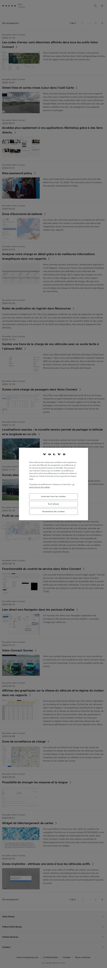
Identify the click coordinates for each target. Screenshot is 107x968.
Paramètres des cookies (53, 511)
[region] (53, 484)
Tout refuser (53, 504)
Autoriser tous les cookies (53, 496)
